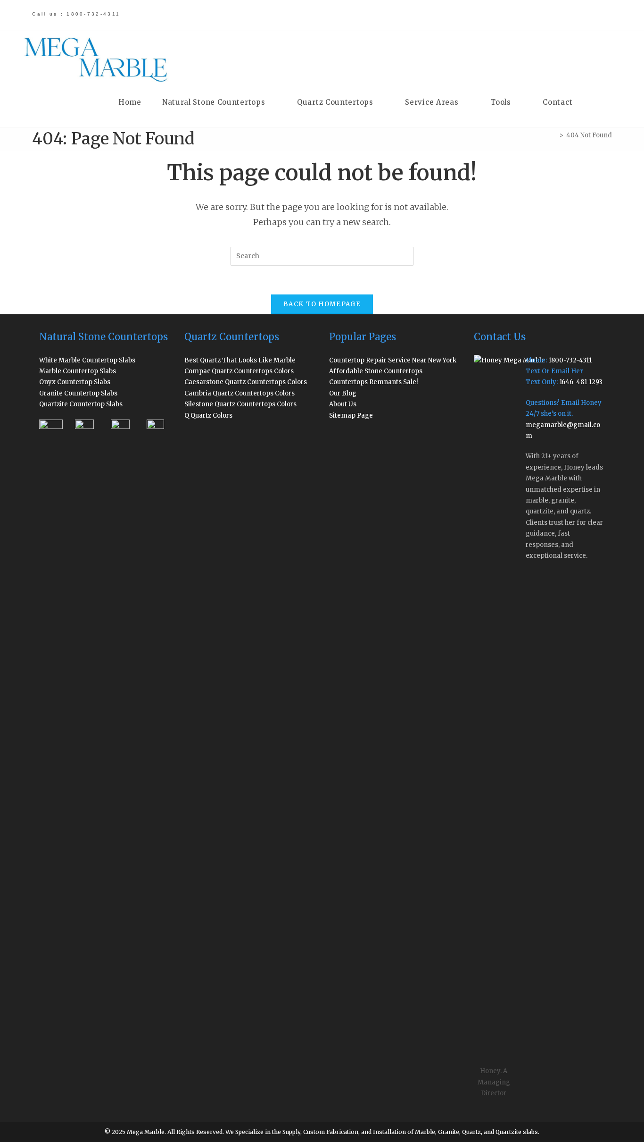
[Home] (554, 135)
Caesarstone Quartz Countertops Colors (245, 382)
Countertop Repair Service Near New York (392, 360)
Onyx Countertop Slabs (74, 382)
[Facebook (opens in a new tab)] (519, 14)
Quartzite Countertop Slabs (81, 404)
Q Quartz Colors (208, 415)
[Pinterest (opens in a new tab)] (535, 14)
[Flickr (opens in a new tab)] (568, 14)
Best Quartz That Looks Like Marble (240, 360)
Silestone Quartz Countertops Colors (240, 404)
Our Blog (342, 393)
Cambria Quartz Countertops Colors (239, 393)
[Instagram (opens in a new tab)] (552, 14)
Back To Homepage (322, 304)
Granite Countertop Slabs (78, 393)
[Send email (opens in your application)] (600, 14)
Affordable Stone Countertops (375, 371)
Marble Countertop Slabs (77, 371)
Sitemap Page (351, 415)
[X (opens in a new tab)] (502, 14)
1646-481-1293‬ (581, 382)
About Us (342, 404)
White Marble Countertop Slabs (87, 360)
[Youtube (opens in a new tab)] (585, 14)
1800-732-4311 (570, 360)
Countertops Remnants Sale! (373, 382)
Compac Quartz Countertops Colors (239, 371)
